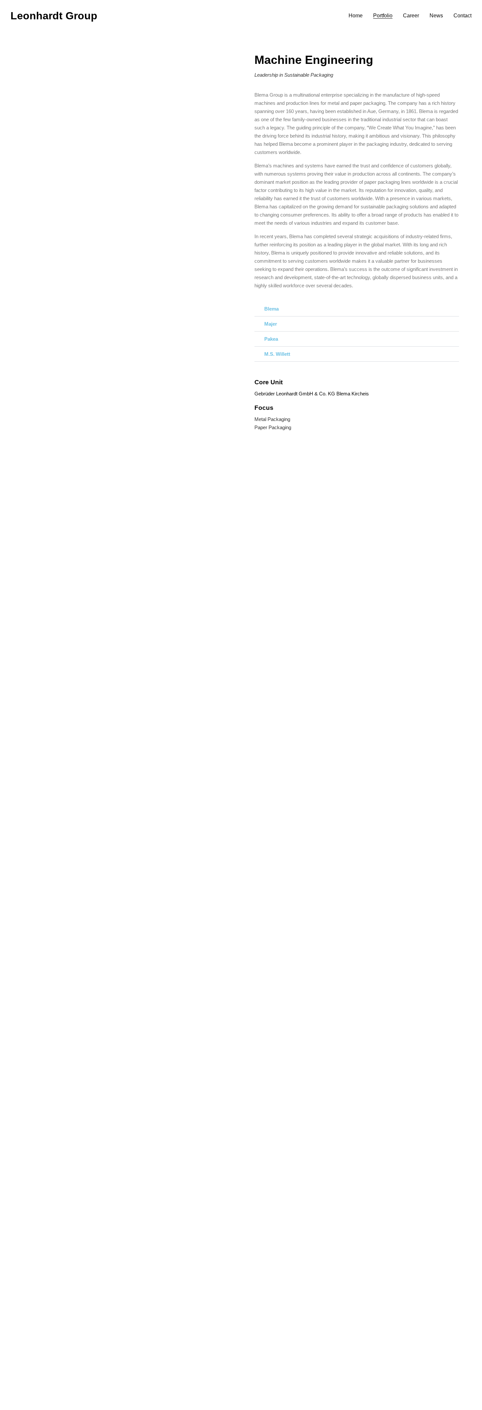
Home (356, 15)
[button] (356, 308)
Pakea (271, 339)
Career (411, 15)
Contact (462, 15)
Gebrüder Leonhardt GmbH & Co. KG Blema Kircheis (311, 393)
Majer (270, 324)
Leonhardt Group (53, 15)
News (436, 15)
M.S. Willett (277, 354)
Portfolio (382, 15)
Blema (271, 309)
